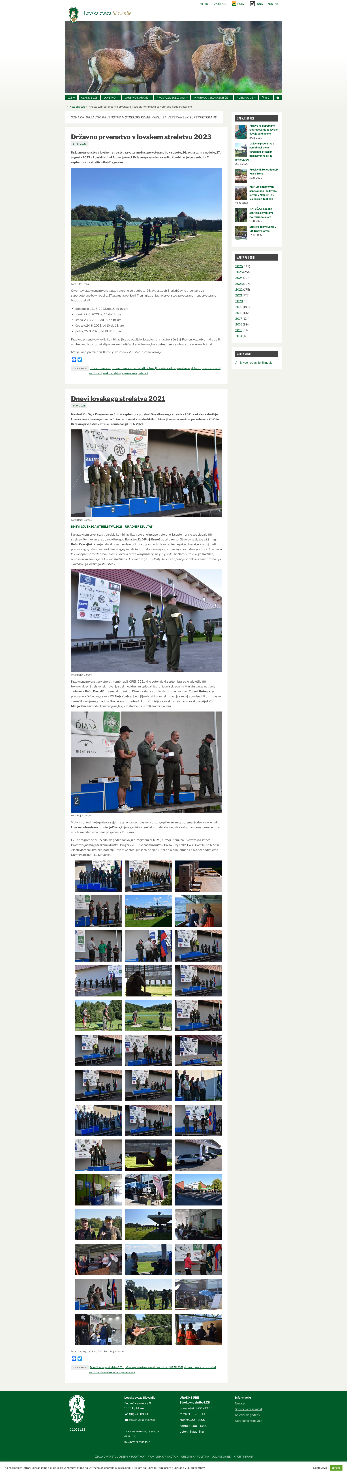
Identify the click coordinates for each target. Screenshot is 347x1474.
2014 (238, 336)
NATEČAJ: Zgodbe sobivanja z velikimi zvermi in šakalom (261, 212)
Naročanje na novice (248, 1420)
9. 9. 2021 (79, 405)
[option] (173, 57)
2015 (238, 330)
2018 (238, 313)
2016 (238, 324)
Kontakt (273, 4)
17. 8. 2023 (80, 143)
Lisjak (241, 4)
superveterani (129, 373)
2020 (239, 301)
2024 (239, 278)
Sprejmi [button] (336, 1467)
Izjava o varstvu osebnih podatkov (120, 1456)
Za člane (220, 4)
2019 (238, 307)
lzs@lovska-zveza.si (142, 1420)
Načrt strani (243, 1456)
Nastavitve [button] (320, 1467)
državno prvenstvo (100, 368)
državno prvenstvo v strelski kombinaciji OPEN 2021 (154, 1367)
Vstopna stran (78, 106)
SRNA (259, 4)
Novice (240, 1403)
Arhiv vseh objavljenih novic (254, 362)
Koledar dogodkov (247, 1415)
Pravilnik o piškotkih (163, 1456)
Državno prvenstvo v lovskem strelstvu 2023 (141, 137)
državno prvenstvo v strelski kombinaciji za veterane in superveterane (151, 368)
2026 (239, 266)
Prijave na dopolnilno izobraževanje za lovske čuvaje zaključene (263, 129)
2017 (238, 318)
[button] (163, 88)
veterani (143, 373)
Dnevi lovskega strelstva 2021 (118, 399)
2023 (239, 284)
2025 (239, 272)
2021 (238, 295)
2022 (239, 289)
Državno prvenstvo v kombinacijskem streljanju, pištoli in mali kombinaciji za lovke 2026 (254, 151)
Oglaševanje (221, 1456)
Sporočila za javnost (248, 1409)
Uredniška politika (195, 1456)
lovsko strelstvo (112, 373)
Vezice (204, 4)
